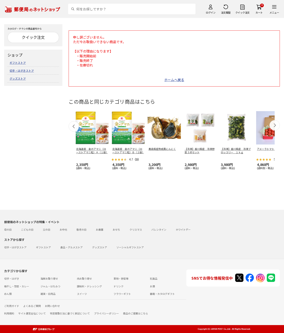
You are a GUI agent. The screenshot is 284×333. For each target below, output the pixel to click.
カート (259, 12)
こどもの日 (27, 229)
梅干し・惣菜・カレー (16, 286)
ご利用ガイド (11, 306)
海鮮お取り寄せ (49, 278)
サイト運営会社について (32, 313)
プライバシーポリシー (106, 313)
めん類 (8, 293)
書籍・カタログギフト (162, 293)
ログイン (210, 12)
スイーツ (82, 293)
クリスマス (136, 229)
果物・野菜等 (121, 278)
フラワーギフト (122, 293)
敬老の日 (81, 229)
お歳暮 (99, 229)
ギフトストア (18, 63)
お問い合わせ (52, 306)
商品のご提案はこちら (135, 313)
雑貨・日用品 (48, 293)
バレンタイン (158, 229)
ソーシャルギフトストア (130, 247)
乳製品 (153, 278)
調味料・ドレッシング (89, 286)
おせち (116, 229)
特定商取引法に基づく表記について (70, 313)
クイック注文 (242, 12)
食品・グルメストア (71, 247)
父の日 (46, 229)
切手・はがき (11, 278)
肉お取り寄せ (84, 278)
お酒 (152, 286)
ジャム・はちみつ (50, 286)
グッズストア (18, 78)
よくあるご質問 (32, 306)
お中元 (63, 229)
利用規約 (9, 313)
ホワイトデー (183, 229)
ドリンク (118, 286)
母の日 (8, 229)
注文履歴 (226, 12)
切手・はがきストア (22, 71)
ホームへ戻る (174, 79)
